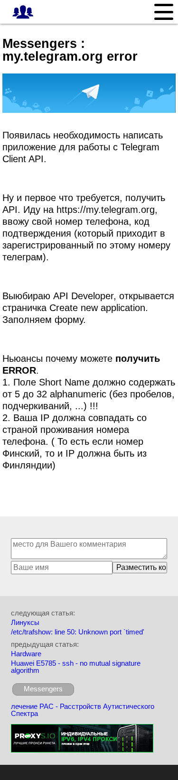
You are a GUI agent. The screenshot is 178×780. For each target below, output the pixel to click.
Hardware (26, 654)
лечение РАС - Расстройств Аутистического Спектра (82, 709)
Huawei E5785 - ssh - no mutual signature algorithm (76, 666)
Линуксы (25, 622)
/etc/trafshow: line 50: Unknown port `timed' (77, 632)
